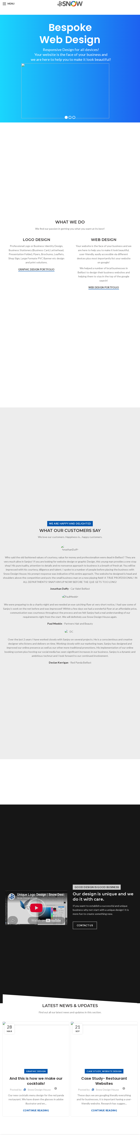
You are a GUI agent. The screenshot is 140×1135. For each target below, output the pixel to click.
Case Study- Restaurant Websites (104, 1081)
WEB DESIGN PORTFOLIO (103, 287)
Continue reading (36, 1110)
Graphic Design (36, 1071)
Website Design (111, 1071)
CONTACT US (85, 925)
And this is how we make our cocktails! (36, 1081)
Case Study (94, 1071)
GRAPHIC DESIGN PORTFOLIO (36, 269)
